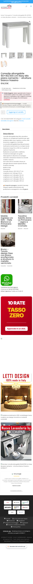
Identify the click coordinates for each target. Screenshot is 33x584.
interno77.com (24, 541)
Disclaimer (7, 541)
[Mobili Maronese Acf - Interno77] (16, 507)
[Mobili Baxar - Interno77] (21, 512)
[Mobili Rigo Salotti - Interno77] (25, 507)
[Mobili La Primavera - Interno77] (25, 502)
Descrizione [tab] (6, 129)
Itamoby (21, 121)
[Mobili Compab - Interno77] (16, 502)
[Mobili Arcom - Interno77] (8, 507)
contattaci (7, 99)
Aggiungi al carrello (16, 112)
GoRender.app (7, 531)
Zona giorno (8, 15)
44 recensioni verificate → (16, 490)
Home (2, 15)
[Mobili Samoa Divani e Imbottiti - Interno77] (12, 512)
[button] (29, 21)
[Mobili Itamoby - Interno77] (8, 502)
